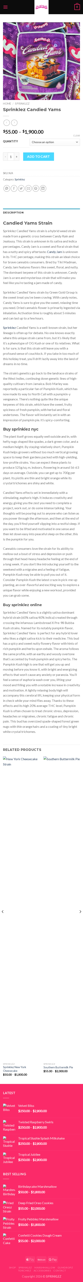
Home (7, 103)
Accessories (42, 1270)
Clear (76, 135)
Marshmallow (44, 1267)
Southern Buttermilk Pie (58, 1067)
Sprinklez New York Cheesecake (14, 1068)
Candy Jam (54, 252)
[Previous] (3, 920)
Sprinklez (22, 103)
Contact (59, 1270)
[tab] (41, 213)
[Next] (80, 920)
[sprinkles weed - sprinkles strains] (41, 7)
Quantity (10, 141)
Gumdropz (65, 1267)
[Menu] (5, 7)
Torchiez (24, 1270)
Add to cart (38, 156)
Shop (12, 1267)
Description (13, 212)
